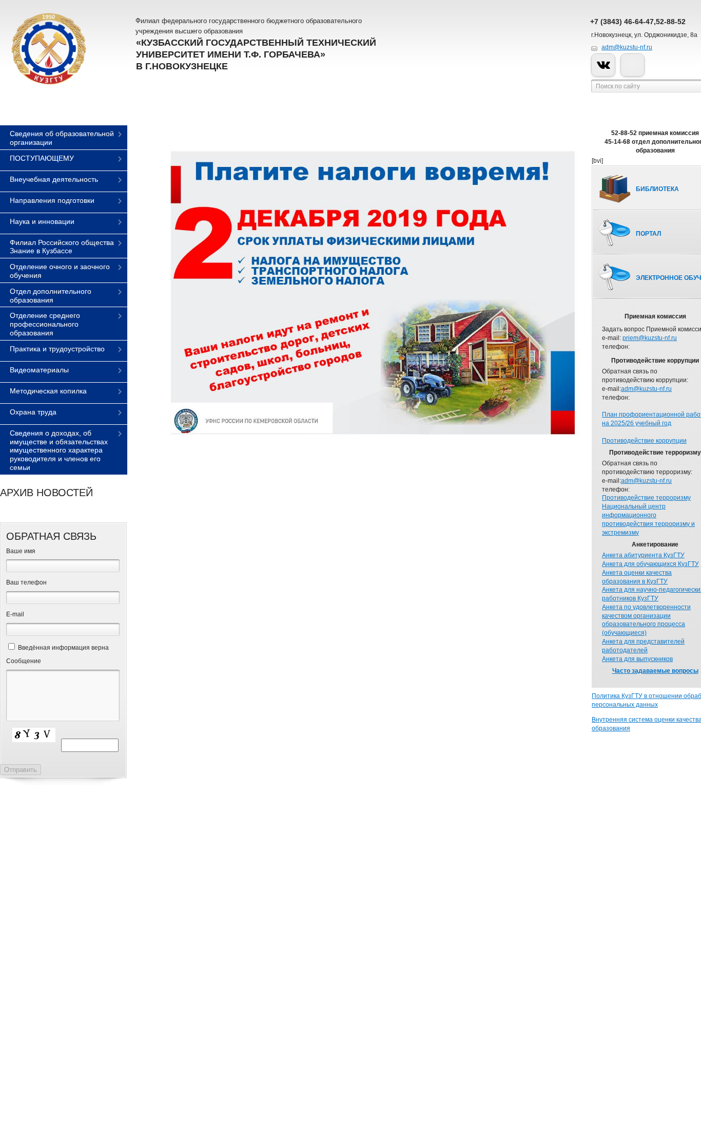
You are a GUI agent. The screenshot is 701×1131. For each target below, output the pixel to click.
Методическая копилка (48, 391)
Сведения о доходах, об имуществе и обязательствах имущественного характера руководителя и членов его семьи (59, 450)
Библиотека (657, 189)
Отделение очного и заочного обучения (60, 270)
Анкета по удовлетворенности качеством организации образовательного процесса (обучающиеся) (646, 620)
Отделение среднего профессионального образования (45, 324)
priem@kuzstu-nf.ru (649, 338)
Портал (648, 233)
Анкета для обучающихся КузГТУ (650, 564)
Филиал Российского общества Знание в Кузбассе (62, 246)
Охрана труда (33, 412)
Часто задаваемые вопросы (655, 670)
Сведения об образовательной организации (62, 137)
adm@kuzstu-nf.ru (626, 47)
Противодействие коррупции (644, 440)
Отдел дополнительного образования (50, 295)
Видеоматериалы (39, 370)
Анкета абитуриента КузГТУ (643, 555)
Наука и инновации (42, 221)
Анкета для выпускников (637, 659)
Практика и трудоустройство (57, 349)
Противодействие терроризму (646, 497)
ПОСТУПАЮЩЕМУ (42, 158)
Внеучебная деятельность (54, 179)
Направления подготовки (52, 200)
